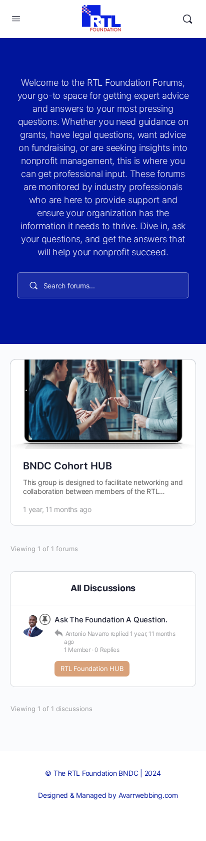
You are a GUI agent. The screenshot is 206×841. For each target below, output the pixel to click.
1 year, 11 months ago (57, 509)
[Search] (188, 19)
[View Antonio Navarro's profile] (32, 625)
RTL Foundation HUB (92, 668)
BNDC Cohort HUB (67, 466)
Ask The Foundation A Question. (111, 619)
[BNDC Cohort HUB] (103, 404)
